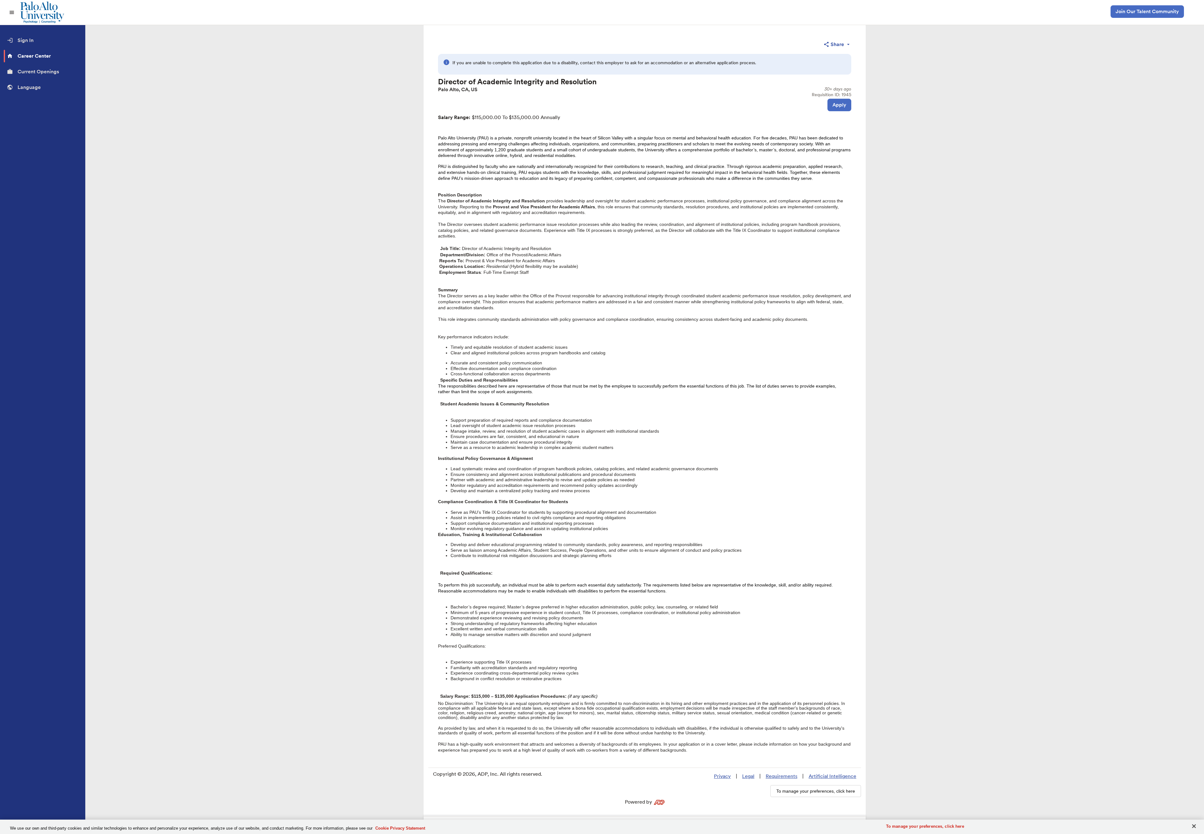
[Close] (1194, 826)
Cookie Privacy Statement (400, 828)
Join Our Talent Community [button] (1147, 11)
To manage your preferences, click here (925, 826)
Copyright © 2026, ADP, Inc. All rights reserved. (487, 774)
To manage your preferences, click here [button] (815, 791)
